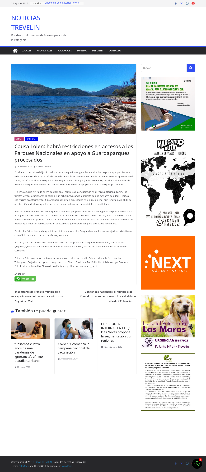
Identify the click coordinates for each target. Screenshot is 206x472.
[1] (197, 465)
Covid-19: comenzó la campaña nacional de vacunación (73, 348)
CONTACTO (115, 50)
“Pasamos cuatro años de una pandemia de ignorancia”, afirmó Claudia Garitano (28, 352)
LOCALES (26, 50)
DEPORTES (98, 50)
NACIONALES (65, 50)
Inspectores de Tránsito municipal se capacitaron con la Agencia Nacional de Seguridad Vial (39, 296)
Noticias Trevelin (43, 166)
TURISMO (82, 50)
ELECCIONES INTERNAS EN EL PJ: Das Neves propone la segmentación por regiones (116, 332)
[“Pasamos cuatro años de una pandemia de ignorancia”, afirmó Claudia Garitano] (30, 320)
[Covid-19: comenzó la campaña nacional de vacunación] (74, 320)
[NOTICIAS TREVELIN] (15, 50)
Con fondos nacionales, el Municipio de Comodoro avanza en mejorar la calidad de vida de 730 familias (106, 296)
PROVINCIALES (44, 50)
